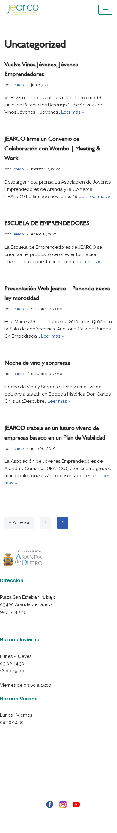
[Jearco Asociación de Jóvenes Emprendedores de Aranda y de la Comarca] (22, 9)
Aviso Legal (58, 767)
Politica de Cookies (59, 781)
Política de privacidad (59, 774)
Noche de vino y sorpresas (37, 362)
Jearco (18, 84)
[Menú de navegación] (105, 10)
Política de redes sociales (58, 789)
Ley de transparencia (58, 796)
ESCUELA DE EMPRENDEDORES (46, 223)
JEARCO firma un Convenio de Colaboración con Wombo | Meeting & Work (52, 148)
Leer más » (72, 112)
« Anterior (19, 522)
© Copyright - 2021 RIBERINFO (58, 814)
